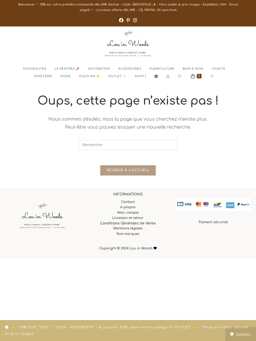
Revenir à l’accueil (128, 170)
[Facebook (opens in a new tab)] (121, 20)
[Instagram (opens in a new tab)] (135, 20)
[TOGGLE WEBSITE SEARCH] (216, 76)
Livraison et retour (128, 218)
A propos (128, 207)
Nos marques (127, 234)
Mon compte (128, 212)
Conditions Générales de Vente (128, 223)
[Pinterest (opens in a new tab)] (128, 20)
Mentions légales (127, 228)
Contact (128, 202)
